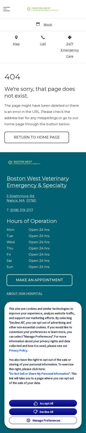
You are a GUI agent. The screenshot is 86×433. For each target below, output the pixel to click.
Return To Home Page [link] (37, 137)
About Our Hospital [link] (24, 293)
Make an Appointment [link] (39, 280)
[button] (6, 9)
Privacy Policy (18, 350)
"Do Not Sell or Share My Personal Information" (39, 374)
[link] (43, 9)
